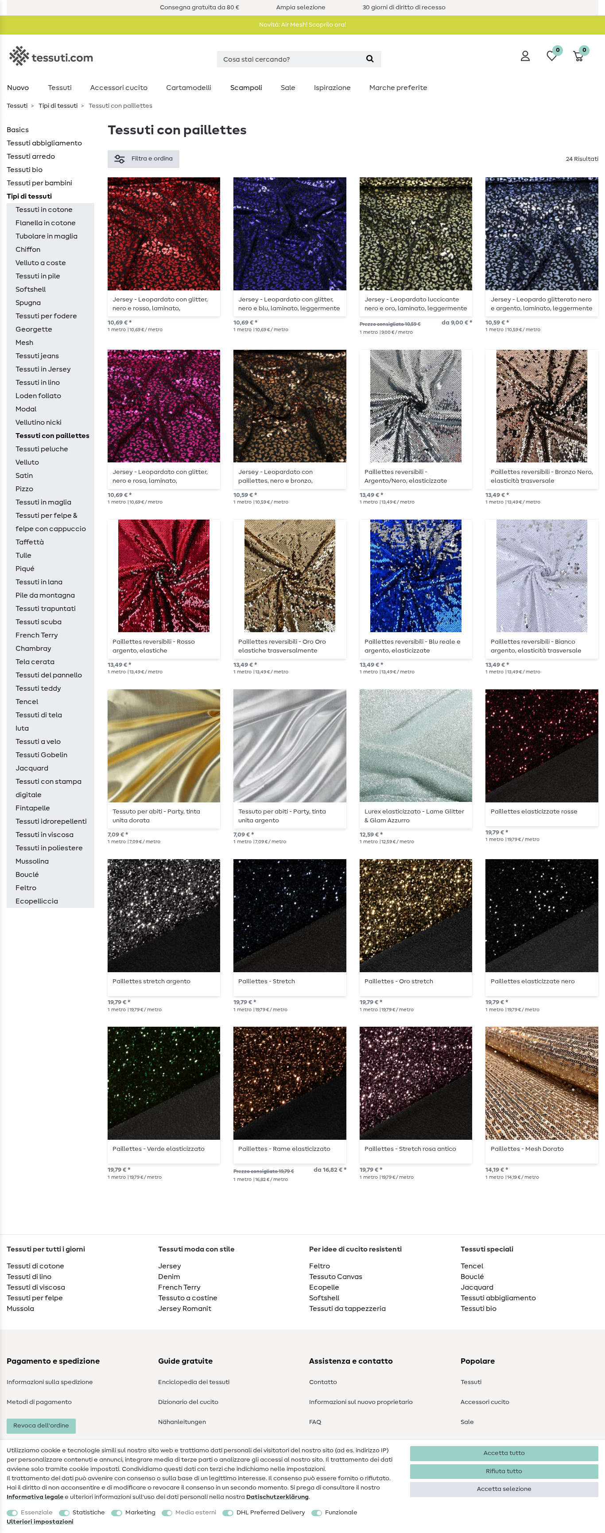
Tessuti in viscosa (45, 834)
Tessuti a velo (38, 741)
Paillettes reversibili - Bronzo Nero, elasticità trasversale (542, 476)
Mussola (20, 1308)
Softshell (31, 289)
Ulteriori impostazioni (40, 1522)
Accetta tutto (504, 1453)
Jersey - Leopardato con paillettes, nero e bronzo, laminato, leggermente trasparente (275, 476)
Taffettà (30, 542)
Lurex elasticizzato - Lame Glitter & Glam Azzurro (414, 816)
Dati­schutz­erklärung (277, 1497)
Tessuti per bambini (39, 183)
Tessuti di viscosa (36, 1287)
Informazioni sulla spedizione (50, 1382)
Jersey (169, 1266)
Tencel (27, 701)
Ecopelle (324, 1287)
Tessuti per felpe (35, 1298)
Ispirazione (332, 87)
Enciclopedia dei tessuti (193, 1382)
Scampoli (246, 87)
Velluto (27, 462)
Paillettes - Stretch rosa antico (410, 1149)
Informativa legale (35, 1497)
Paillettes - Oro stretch (399, 981)
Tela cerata (35, 661)
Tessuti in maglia (43, 502)
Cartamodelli (188, 87)
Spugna (28, 302)
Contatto (323, 1382)
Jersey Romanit (184, 1308)
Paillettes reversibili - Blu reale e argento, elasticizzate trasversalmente (413, 646)
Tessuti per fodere (46, 316)
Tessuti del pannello (49, 675)
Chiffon (28, 249)
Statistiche (89, 1513)
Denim (169, 1276)
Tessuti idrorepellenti (51, 821)
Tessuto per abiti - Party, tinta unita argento (282, 816)
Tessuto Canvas (335, 1276)
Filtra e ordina (152, 159)
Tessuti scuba (39, 622)
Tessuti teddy (38, 688)
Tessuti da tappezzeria (347, 1308)
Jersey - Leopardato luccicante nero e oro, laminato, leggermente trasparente (416, 304)
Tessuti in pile (38, 276)
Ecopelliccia (37, 901)
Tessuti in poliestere (49, 848)
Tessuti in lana (39, 582)
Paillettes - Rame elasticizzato (284, 1149)
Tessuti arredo (31, 156)
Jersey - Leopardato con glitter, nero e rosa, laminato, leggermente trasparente (160, 476)
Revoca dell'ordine (41, 1426)
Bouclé (27, 874)
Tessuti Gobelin (41, 755)
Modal (26, 409)
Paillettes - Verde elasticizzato (158, 1149)
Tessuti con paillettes (52, 435)
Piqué (25, 568)
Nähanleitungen (182, 1422)
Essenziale (37, 1513)
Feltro (26, 888)
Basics (18, 129)
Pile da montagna (45, 595)
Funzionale (341, 1513)
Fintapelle (33, 808)
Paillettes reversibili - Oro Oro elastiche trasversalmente (282, 646)
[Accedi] (525, 56)
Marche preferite (398, 87)
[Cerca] (370, 59)
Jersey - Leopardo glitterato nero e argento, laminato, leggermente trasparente (542, 304)
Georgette (34, 329)
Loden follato (38, 395)
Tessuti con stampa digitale (48, 788)
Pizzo (24, 489)
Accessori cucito (118, 87)
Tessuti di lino (29, 1276)
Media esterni (195, 1513)
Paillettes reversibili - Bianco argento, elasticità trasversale (536, 646)
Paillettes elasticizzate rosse (534, 812)
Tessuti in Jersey (43, 369)
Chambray (33, 648)
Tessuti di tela (39, 715)
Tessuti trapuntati (46, 608)
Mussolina (32, 861)
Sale (288, 87)
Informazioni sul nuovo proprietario (361, 1402)
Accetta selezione (504, 1489)
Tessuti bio (25, 169)
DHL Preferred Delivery (271, 1513)
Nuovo (18, 87)
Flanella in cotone (46, 223)
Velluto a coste (41, 262)
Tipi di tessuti (57, 106)
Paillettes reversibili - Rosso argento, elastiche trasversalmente (153, 646)
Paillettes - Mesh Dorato (527, 1149)
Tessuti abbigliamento (44, 143)
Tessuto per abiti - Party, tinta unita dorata (156, 816)
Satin (24, 475)
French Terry (37, 635)
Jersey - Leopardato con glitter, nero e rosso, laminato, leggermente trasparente (160, 304)
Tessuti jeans (37, 356)
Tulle (23, 555)
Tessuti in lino (38, 382)
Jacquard (32, 768)
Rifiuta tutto (504, 1471)
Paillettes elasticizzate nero (533, 981)
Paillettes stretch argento (151, 981)
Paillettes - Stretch (266, 981)
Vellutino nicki (39, 422)
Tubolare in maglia (47, 236)
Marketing (140, 1513)
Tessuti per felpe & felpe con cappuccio (51, 522)
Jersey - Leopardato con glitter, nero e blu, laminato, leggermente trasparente (289, 304)
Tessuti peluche (42, 449)
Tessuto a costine (187, 1298)
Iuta (22, 728)
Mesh (24, 342)
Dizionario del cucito (188, 1402)
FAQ (315, 1422)
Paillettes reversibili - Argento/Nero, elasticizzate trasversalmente (406, 476)
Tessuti (60, 87)
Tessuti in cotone (44, 209)
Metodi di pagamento (39, 1402)
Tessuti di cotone (35, 1266)
